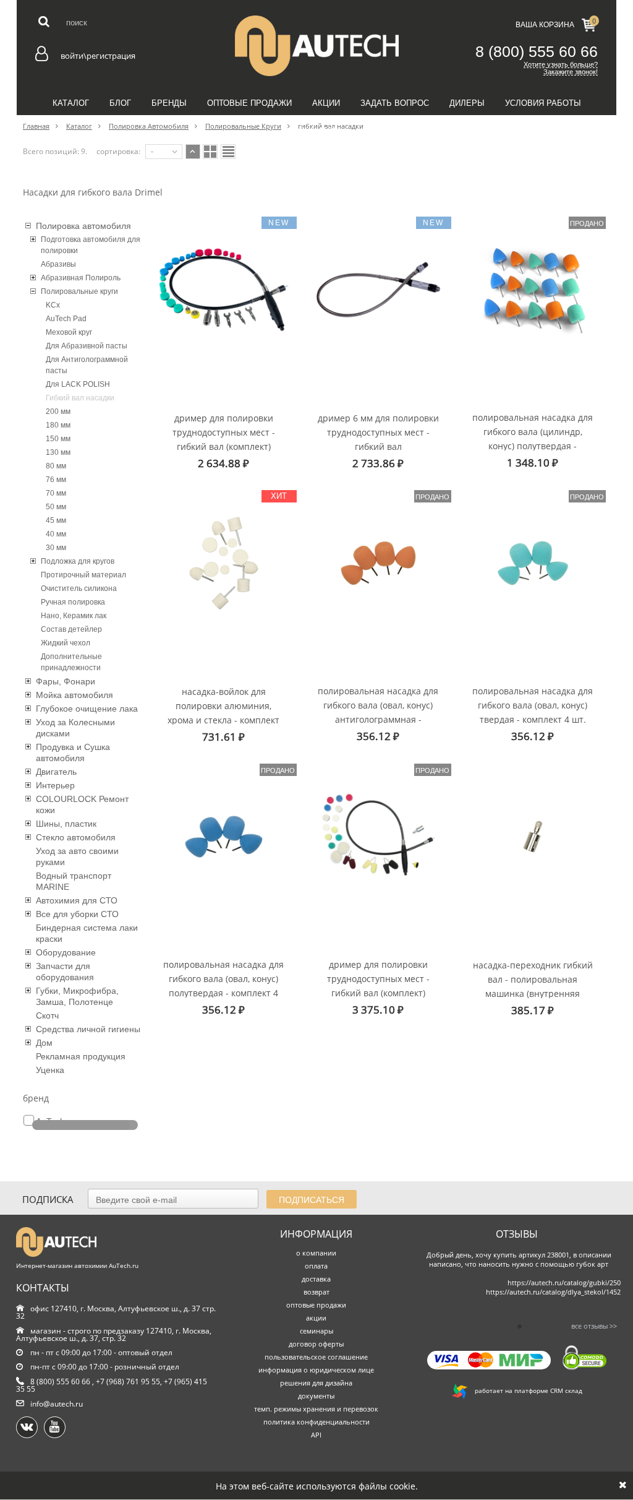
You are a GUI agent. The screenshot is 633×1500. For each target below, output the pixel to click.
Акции (326, 103)
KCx (53, 305)
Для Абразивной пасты (86, 346)
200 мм (58, 411)
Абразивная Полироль (81, 278)
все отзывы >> (594, 1325)
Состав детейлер (71, 629)
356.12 (378, 736)
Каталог (71, 103)
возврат (316, 1291)
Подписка (48, 1199)
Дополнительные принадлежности (71, 662)
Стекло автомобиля (76, 837)
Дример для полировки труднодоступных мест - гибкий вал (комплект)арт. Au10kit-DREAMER (378, 978)
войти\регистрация (98, 55)
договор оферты (316, 1343)
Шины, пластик (66, 824)
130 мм (58, 452)
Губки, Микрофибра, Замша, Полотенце (77, 996)
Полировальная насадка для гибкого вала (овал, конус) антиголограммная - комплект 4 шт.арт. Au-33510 (378, 704)
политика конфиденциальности (316, 1421)
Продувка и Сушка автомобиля (73, 752)
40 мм (56, 534)
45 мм (56, 520)
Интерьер (55, 785)
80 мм (56, 466)
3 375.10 (378, 1009)
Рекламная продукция (80, 1056)
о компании (316, 1252)
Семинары (317, 131)
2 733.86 (378, 463)
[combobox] (163, 151)
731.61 (223, 737)
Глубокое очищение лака (87, 708)
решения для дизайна (316, 1382)
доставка (316, 1278)
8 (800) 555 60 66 (536, 51)
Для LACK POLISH (78, 384)
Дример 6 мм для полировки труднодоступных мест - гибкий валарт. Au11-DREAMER (378, 431)
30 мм (56, 547)
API (316, 1434)
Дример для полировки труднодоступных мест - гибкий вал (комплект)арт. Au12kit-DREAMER (223, 431)
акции (316, 1317)
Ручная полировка (73, 602)
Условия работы (543, 103)
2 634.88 (223, 463)
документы (316, 1395)
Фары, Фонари (65, 681)
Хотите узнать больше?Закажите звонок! (561, 68)
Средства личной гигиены (88, 1029)
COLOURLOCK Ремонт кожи (82, 804)
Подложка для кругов (77, 561)
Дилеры (467, 103)
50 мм (56, 506)
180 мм (58, 425)
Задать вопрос (394, 103)
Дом (44, 1043)
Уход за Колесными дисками (75, 727)
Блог (120, 103)
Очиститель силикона (79, 588)
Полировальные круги (79, 291)
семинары (316, 1330)
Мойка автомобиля (74, 695)
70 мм (56, 493)
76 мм (56, 479)
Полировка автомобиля (83, 226)
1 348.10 (532, 462)
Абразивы (58, 264)
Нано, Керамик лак (73, 615)
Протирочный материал (83, 575)
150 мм (58, 438)
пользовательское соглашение (316, 1356)
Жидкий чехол (65, 643)
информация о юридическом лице (316, 1369)
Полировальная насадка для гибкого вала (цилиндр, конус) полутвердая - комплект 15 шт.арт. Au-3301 (532, 431)
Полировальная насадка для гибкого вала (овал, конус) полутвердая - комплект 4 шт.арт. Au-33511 (223, 978)
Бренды (169, 103)
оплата (316, 1265)
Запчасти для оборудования (65, 971)
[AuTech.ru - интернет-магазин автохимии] (316, 46)
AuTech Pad (66, 318)
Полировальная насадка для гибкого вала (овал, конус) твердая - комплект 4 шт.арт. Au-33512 (532, 704)
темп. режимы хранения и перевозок (316, 1408)
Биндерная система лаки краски (87, 933)
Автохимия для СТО (76, 900)
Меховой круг (69, 332)
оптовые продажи (316, 1304)
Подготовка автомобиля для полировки (90, 245)
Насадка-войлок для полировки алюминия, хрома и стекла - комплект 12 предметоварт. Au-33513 (223, 705)
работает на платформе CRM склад (524, 1390)
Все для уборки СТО (77, 914)
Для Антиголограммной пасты (87, 365)
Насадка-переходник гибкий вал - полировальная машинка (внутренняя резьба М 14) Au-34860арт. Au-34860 (533, 978)
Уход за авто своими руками (77, 856)
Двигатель (56, 772)
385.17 (532, 1010)
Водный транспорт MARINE (73, 881)
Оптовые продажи (249, 103)
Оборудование (66, 952)
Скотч (47, 1015)
